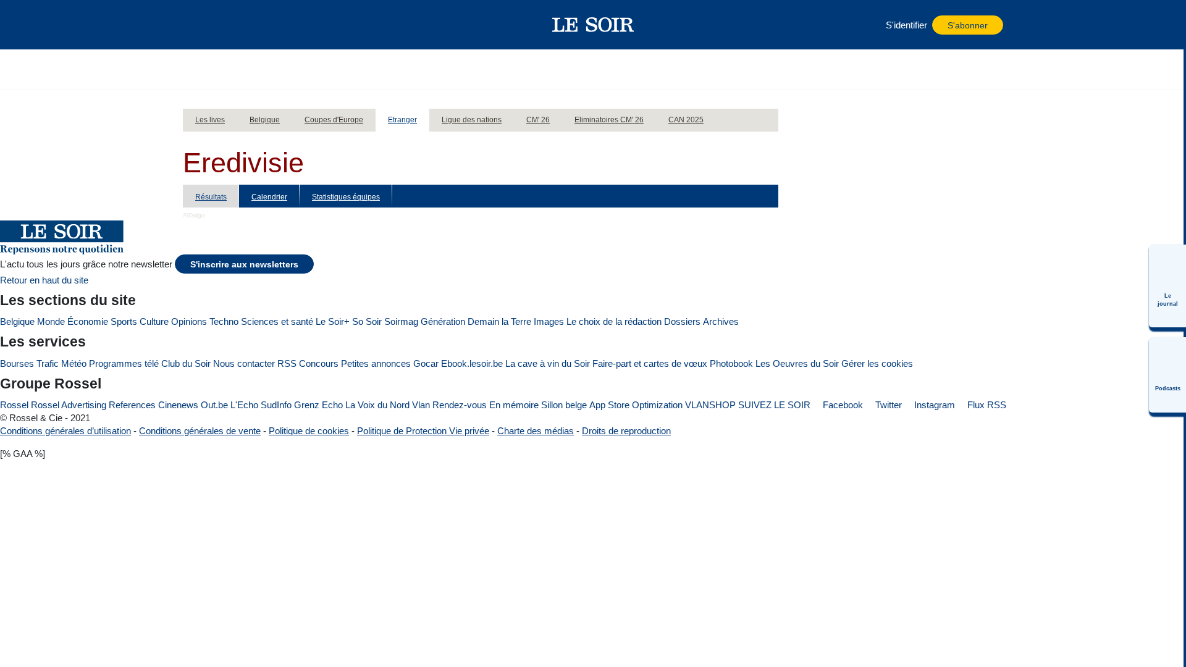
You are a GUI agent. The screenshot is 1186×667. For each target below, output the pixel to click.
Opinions (189, 321)
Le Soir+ (333, 321)
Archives (721, 321)
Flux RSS (985, 405)
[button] (198, 24)
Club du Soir (186, 363)
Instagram (933, 405)
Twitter (887, 405)
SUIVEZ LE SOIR (774, 405)
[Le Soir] (593, 24)
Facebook (841, 405)
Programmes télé (124, 363)
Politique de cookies (309, 431)
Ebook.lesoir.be (472, 363)
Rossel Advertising (68, 405)
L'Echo (244, 405)
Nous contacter (244, 363)
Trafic (47, 363)
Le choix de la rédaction (614, 321)
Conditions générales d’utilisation (65, 431)
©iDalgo (194, 215)
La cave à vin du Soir (547, 363)
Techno (223, 321)
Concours (319, 363)
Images (549, 321)
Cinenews (178, 405)
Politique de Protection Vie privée (423, 431)
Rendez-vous (459, 405)
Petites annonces (376, 363)
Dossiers (682, 321)
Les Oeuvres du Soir (797, 363)
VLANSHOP (710, 405)
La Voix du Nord (377, 405)
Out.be (214, 405)
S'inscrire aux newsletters (244, 264)
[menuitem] (1167, 286)
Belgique (17, 321)
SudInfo (276, 405)
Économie (87, 321)
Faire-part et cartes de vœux (649, 363)
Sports (124, 321)
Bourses (17, 363)
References (132, 405)
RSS (286, 363)
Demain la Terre (499, 321)
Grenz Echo (318, 405)
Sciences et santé (277, 321)
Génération (443, 321)
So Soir (367, 321)
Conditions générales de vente (200, 431)
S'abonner (968, 25)
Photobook (731, 363)
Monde (51, 321)
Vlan (421, 405)
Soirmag (401, 321)
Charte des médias (535, 431)
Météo (73, 363)
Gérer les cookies (877, 363)
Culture (154, 321)
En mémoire (514, 405)
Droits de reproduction (626, 431)
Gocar (426, 363)
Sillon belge (564, 405)
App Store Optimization (636, 405)
